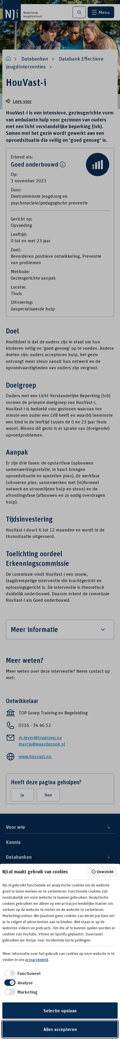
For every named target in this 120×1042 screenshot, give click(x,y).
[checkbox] (21, 973)
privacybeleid (36, 959)
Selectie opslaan (60, 1010)
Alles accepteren (60, 1029)
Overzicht (105, 871)
